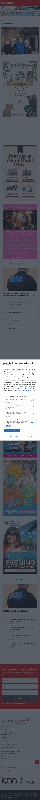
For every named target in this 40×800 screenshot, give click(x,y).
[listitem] (20, 396)
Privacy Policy (31, 437)
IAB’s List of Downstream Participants (22, 390)
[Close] (36, 363)
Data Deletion (9, 437)
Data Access (20, 437)
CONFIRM (11, 430)
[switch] (32, 400)
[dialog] (20, 400)
